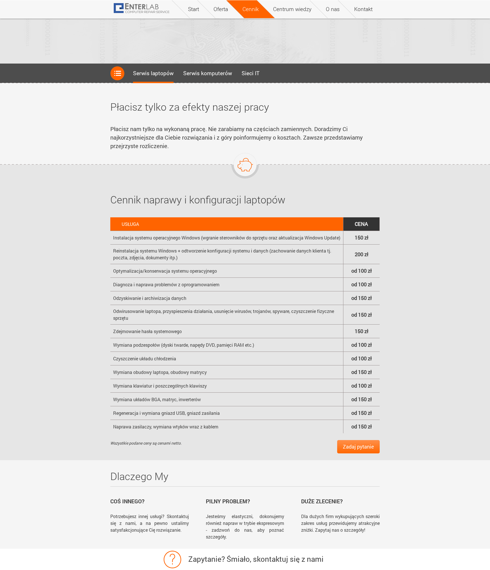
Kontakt (363, 8)
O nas (333, 8)
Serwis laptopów (153, 73)
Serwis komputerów (207, 73)
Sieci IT (250, 73)
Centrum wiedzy (292, 8)
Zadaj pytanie (358, 446)
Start (193, 8)
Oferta (221, 8)
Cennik (250, 8)
